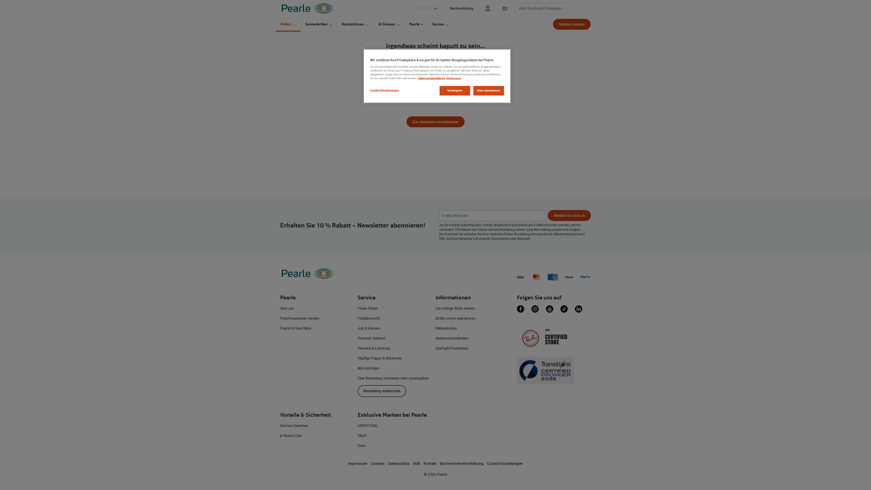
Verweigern (454, 90)
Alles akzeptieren (489, 90)
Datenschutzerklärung (431, 78)
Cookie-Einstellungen (384, 90)
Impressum (453, 78)
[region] (437, 76)
